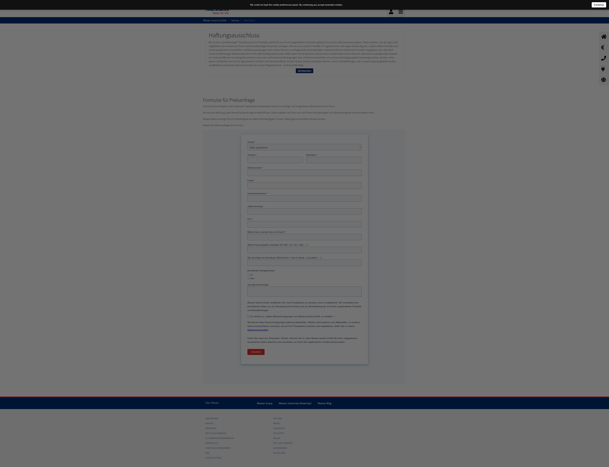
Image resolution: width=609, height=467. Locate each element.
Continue (599, 4)
